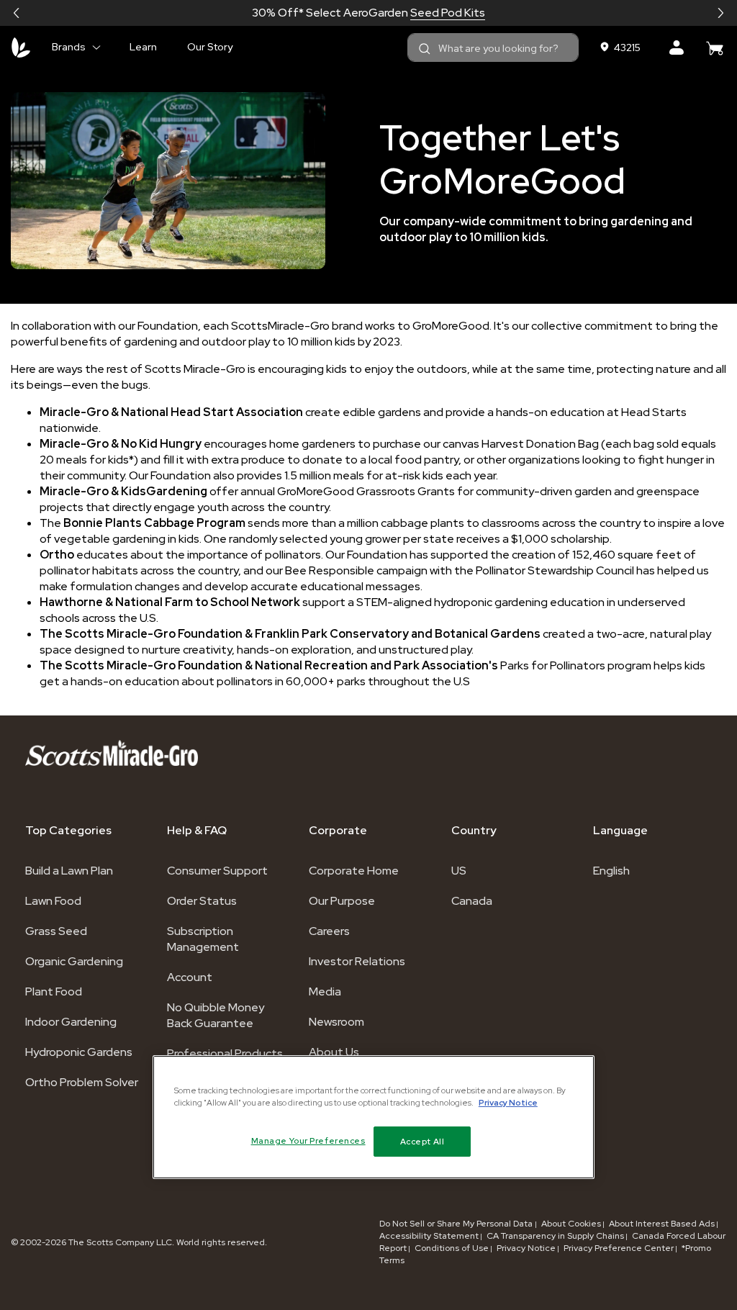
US (458, 870)
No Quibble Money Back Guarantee (215, 1015)
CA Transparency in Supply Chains (555, 1236)
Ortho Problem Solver (81, 1082)
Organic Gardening (74, 961)
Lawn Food (53, 900)
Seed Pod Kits (447, 12)
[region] (373, 1117)
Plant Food (53, 991)
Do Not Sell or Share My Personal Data (457, 1223)
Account (189, 977)
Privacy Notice (526, 1248)
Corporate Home (354, 870)
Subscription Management (203, 938)
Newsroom (336, 1021)
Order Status (202, 900)
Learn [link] (143, 46)
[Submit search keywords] (424, 49)
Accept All (422, 1141)
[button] (16, 13)
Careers (329, 931)
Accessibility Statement (429, 1236)
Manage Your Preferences (308, 1140)
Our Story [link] (209, 46)
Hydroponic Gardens (78, 1052)
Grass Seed (56, 931)
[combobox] (493, 47)
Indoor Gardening (71, 1021)
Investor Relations (357, 961)
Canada (471, 900)
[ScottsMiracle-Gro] (21, 47)
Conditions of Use (452, 1248)
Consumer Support (217, 870)
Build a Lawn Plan (69, 870)
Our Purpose (342, 900)
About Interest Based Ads (662, 1223)
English (611, 870)
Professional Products (225, 1053)
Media (325, 991)
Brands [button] (69, 46)
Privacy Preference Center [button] (619, 1248)
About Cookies (571, 1223)
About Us (334, 1052)
